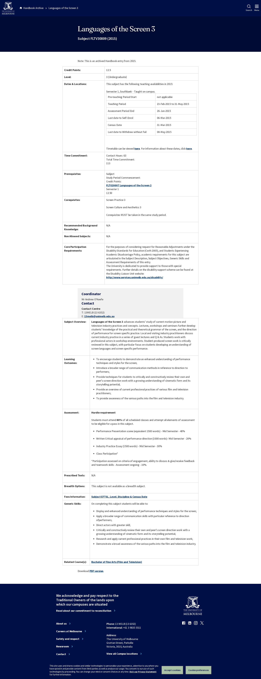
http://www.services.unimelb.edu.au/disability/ (134, 277)
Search (249, 10)
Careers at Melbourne (69, 631)
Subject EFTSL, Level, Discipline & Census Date (119, 496)
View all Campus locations (122, 653)
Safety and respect (67, 639)
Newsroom (62, 646)
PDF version (96, 571)
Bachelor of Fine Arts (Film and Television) (116, 562)
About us (61, 623)
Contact (61, 654)
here (137, 148)
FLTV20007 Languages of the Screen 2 (128, 185)
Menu (256, 10)
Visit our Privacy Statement (142, 671)
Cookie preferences (198, 670)
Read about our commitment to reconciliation (83, 610)
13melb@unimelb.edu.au (99, 316)
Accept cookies (172, 670)
